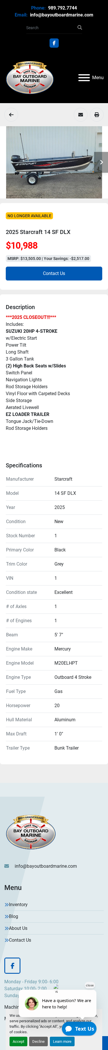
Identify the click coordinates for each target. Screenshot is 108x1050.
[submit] (79, 27)
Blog (13, 916)
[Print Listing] (97, 115)
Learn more (62, 1041)
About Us (18, 928)
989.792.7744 (62, 8)
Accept (18, 1041)
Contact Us (54, 273)
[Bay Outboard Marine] (30, 832)
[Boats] (11, 115)
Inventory (18, 904)
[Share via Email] (81, 115)
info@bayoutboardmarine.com (61, 15)
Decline (38, 1041)
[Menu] (84, 77)
